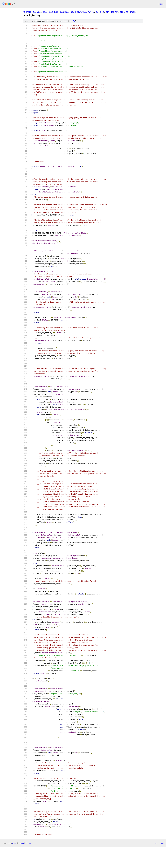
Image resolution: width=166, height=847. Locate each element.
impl (132, 11)
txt (155, 843)
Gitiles (14, 843)
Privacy (21, 843)
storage (124, 11)
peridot (100, 11)
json (162, 843)
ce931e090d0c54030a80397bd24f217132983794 (67, 11)
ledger (114, 11)
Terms (28, 843)
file (73, 21)
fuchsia (27, 11)
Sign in (161, 4)
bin (107, 11)
